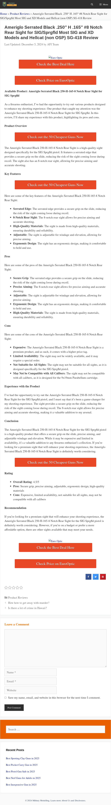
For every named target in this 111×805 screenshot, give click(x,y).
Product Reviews (20, 14)
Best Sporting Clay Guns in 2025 (22, 758)
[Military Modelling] (9, 4)
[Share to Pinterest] (103, 578)
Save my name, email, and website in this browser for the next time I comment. (54, 697)
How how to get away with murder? (28, 603)
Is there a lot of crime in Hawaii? (27, 608)
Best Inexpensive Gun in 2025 (21, 784)
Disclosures (80, 800)
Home (3, 14)
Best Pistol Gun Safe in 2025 (20, 771)
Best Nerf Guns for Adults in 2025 (23, 778)
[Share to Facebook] (88, 578)
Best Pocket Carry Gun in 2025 (22, 764)
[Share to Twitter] (96, 578)
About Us (66, 800)
